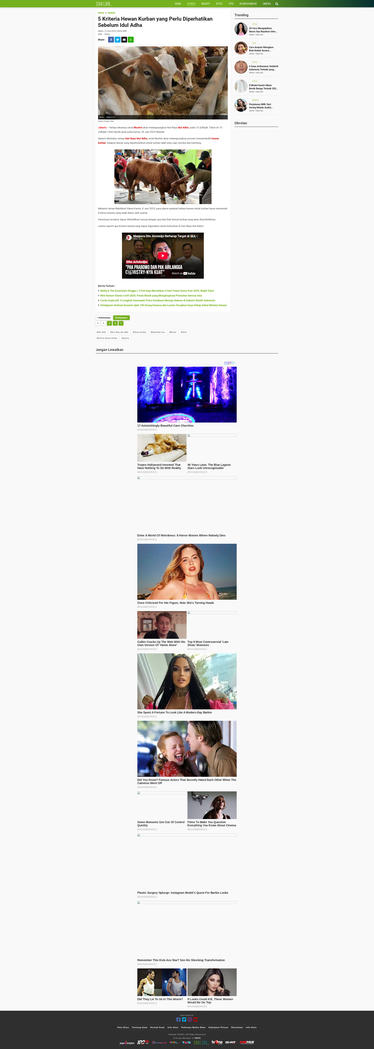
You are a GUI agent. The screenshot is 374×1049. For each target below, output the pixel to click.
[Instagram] (190, 1019)
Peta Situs (123, 1027)
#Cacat (184, 331)
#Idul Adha (101, 331)
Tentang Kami (139, 1027)
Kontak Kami (157, 1027)
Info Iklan (173, 1027)
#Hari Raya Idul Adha (119, 331)
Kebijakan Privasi (218, 1027)
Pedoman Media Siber (193, 1027)
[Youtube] (195, 1019)
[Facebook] (178, 1019)
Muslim (138, 127)
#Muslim (172, 331)
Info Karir (251, 1027)
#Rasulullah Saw (157, 331)
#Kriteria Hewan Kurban (107, 337)
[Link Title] (104, 3)
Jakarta (102, 127)
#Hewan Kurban (139, 331)
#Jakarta (125, 337)
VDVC (198, 1038)
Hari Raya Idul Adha (136, 138)
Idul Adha (183, 127)
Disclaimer (237, 1027)
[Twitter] (184, 1019)
